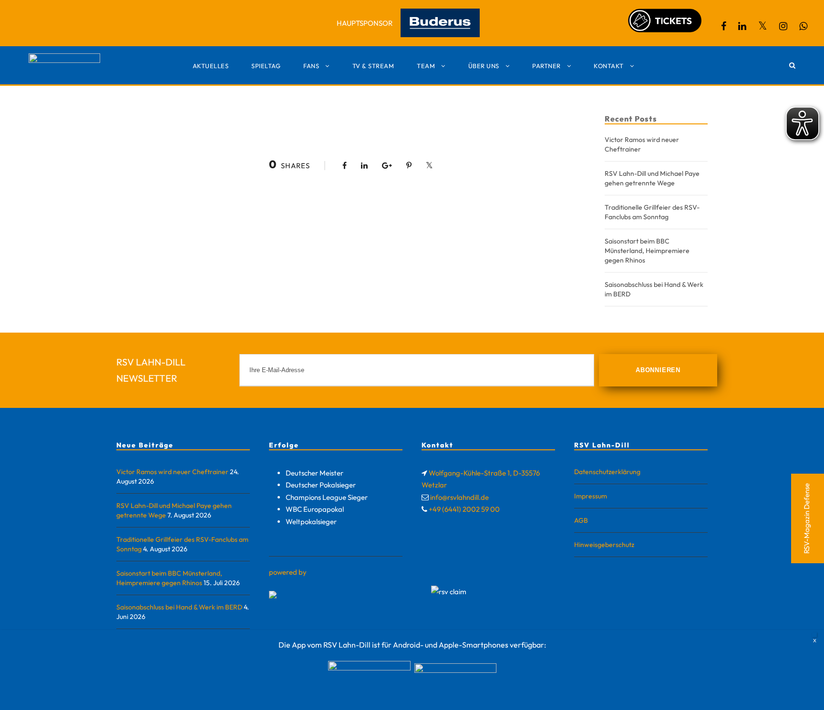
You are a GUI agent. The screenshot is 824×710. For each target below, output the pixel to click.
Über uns (483, 66)
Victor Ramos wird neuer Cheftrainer (172, 471)
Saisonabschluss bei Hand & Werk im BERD (179, 607)
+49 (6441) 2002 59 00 (464, 509)
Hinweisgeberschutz (604, 544)
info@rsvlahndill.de (459, 497)
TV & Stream (373, 66)
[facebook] (723, 26)
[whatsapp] (803, 26)
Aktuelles (211, 66)
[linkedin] (742, 26)
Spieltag (265, 66)
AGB (581, 520)
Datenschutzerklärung (607, 471)
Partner (546, 66)
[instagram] (783, 26)
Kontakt (609, 66)
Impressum (590, 496)
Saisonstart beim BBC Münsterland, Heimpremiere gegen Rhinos (647, 250)
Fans (311, 66)
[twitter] (762, 26)
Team (426, 66)
